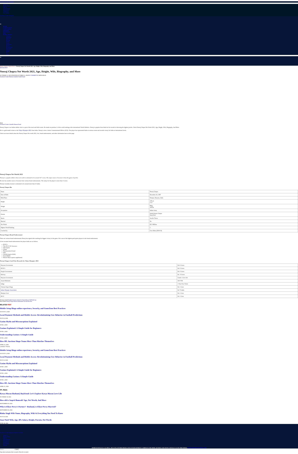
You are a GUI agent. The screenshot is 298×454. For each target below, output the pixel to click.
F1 (7, 52)
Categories (7, 29)
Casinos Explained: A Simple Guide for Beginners (20, 328)
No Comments (33, 75)
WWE (7, 41)
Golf (7, 54)
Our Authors (6, 13)
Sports (5, 66)
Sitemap (5, 445)
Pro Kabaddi (9, 47)
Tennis (7, 43)
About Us (5, 4)
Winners (8, 50)
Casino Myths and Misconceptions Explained (18, 322)
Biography (4, 67)
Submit (16, 449)
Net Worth (8, 48)
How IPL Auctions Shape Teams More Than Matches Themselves (27, 341)
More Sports (7, 34)
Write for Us (6, 10)
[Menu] (0, 57)
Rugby (8, 51)
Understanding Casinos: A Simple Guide (16, 335)
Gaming (8, 36)
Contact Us (6, 11)
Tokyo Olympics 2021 (25, 130)
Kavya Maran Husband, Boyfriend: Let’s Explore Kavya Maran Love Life (31, 394)
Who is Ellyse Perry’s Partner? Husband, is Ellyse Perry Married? (28, 407)
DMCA (5, 7)
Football (6, 32)
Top (4, 33)
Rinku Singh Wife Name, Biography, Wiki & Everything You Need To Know (31, 413)
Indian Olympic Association (9, 290)
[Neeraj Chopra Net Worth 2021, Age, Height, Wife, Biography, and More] (46, 121)
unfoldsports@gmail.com (196, 447)
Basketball (8, 37)
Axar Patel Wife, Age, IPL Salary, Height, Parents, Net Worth (26, 420)
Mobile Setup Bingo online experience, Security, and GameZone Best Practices (32, 308)
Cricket (6, 30)
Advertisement (6, 8)
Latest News (7, 27)
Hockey (8, 45)
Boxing (8, 40)
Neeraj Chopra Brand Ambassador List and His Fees (19, 301)
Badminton (9, 44)
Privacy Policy (6, 6)
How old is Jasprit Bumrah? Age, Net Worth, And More (23, 400)
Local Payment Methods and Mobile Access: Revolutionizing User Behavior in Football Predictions (41, 315)
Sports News (12, 66)
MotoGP (8, 39)
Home (5, 26)
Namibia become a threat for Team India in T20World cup (22, 300)
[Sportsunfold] (40, 23)
